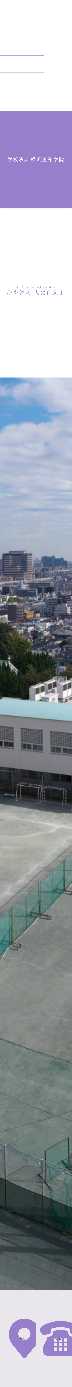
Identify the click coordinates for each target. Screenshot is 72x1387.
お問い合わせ (55, 1338)
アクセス (20, 1338)
